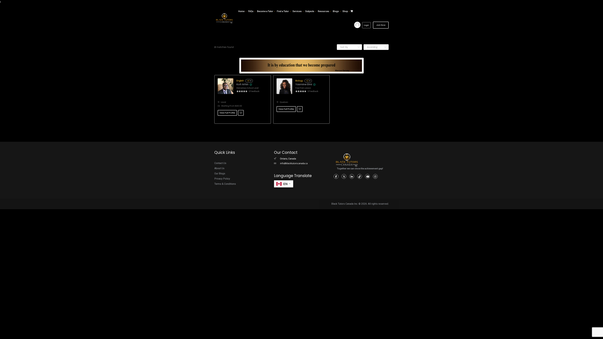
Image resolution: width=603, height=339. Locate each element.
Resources (323, 11)
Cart (351, 11)
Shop (345, 11)
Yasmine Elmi (303, 84)
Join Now (381, 25)
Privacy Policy (222, 178)
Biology (299, 80)
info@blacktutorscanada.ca (294, 163)
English (240, 80)
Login (366, 25)
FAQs (250, 11)
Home (241, 11)
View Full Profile (227, 112)
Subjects (309, 11)
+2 (307, 80)
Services (297, 11)
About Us (219, 168)
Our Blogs (219, 173)
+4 (248, 80)
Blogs (336, 11)
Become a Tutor (265, 11)
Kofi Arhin (242, 84)
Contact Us (220, 163)
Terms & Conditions (225, 183)
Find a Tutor (283, 11)
